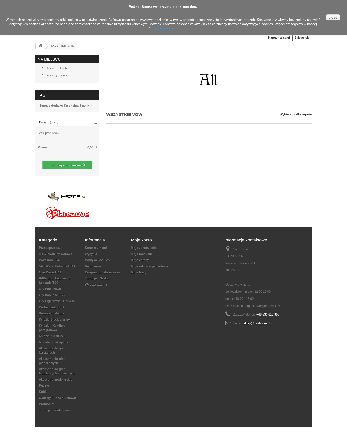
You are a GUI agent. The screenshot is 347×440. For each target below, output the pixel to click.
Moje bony (138, 272)
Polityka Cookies (97, 260)
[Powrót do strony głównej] (40, 46)
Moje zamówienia (144, 248)
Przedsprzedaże (50, 248)
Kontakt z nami (279, 37)
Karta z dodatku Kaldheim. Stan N (64, 105)
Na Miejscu (49, 59)
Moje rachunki (141, 254)
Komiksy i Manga (51, 313)
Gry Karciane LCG (52, 295)
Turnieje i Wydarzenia (55, 410)
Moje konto (141, 240)
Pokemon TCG (49, 260)
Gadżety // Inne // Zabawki (58, 398)
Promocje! (46, 404)
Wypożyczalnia (56, 75)
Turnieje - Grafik (57, 68)
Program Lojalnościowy (102, 272)
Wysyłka (91, 254)
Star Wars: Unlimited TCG (57, 266)
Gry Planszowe (50, 289)
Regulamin (93, 266)
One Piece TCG (50, 272)
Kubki (43, 391)
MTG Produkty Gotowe (55, 254)
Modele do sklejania (53, 342)
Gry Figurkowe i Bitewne (57, 301)
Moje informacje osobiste (149, 266)
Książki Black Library (54, 319)
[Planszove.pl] (67, 210)
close (333, 17)
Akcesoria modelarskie (55, 379)
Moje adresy (140, 260)
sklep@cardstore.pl (257, 323)
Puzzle (44, 385)
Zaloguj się (302, 37)
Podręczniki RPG (51, 307)
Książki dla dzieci (52, 336)
